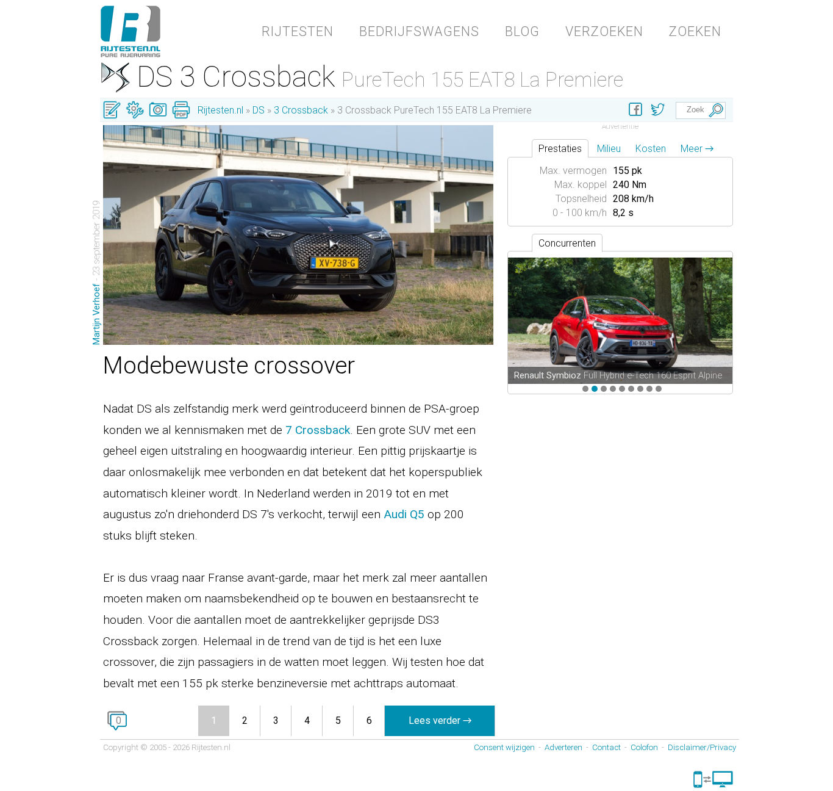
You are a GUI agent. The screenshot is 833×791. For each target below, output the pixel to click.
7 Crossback (317, 430)
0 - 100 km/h (579, 213)
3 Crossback (301, 110)
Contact (606, 747)
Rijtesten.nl (220, 110)
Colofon (644, 747)
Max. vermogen (573, 170)
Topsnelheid (581, 198)
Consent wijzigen (504, 747)
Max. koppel (580, 184)
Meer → (697, 148)
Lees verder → (440, 720)
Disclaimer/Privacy (702, 747)
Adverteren (563, 747)
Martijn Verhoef (96, 314)
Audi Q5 (404, 514)
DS (258, 110)
